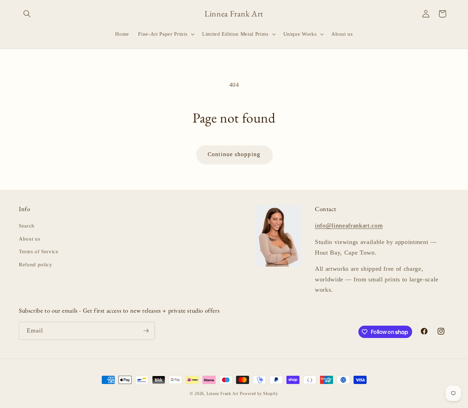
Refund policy (35, 264)
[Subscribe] (146, 331)
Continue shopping (234, 154)
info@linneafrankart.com (349, 225)
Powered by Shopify (259, 393)
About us (29, 239)
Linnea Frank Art (222, 393)
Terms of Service (39, 251)
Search (27, 226)
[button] (27, 13)
